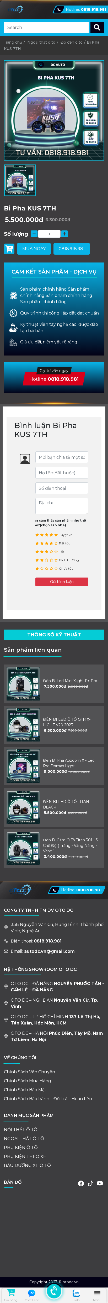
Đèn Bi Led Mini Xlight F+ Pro (70, 680)
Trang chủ (13, 42)
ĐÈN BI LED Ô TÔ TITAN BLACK (66, 804)
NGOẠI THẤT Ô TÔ (24, 1138)
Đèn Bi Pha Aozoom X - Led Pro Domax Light (69, 763)
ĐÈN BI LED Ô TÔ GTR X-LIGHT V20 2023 (66, 722)
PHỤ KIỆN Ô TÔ (21, 1147)
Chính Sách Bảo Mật (25, 1089)
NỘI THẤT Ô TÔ (20, 1129)
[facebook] (81, 1183)
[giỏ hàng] (10, 1293)
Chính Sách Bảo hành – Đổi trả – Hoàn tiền (48, 1098)
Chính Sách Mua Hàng (27, 1080)
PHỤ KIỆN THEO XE (25, 1156)
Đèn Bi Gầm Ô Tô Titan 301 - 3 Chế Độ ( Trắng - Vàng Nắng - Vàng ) (70, 845)
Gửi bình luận (62, 581)
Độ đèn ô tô (72, 42)
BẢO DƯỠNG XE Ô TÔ (27, 1165)
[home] (15, 9)
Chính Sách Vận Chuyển (29, 1071)
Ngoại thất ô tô (41, 42)
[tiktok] (90, 1183)
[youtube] (100, 1183)
